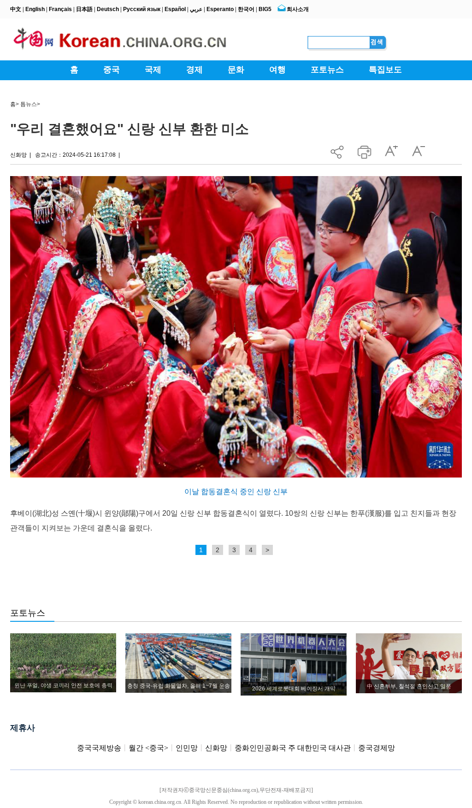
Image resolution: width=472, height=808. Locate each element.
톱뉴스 (28, 104)
